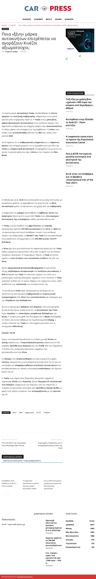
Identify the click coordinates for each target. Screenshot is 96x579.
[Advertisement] (32, 105)
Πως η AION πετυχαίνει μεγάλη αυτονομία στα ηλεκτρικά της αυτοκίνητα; (79, 158)
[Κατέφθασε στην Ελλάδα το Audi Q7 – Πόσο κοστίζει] (11, 472)
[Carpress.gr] (48, 8)
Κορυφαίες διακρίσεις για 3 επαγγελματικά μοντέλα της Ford (50, 445)
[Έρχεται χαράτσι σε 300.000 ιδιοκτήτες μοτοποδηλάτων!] (39, 540)
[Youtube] (15, 528)
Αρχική (4, 25)
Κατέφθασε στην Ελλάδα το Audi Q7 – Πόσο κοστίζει (9, 483)
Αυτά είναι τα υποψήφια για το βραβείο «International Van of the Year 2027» (79, 178)
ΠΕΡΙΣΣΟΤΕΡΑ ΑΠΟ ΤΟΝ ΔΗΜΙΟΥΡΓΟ (22, 460)
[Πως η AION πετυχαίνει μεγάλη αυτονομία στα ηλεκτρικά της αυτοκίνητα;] (53, 472)
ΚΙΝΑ (20, 412)
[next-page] (7, 493)
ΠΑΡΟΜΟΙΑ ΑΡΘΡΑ (12, 456)
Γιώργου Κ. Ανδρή (11, 51)
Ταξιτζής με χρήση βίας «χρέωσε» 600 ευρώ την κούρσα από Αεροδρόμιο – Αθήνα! (80, 104)
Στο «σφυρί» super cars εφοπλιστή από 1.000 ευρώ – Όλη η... (53, 558)
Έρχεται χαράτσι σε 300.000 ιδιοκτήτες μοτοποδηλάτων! (54, 542)
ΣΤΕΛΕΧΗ (46, 412)
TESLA (14, 412)
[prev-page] (3, 493)
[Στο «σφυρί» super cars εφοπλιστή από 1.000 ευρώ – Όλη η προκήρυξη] (39, 555)
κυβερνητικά (29, 412)
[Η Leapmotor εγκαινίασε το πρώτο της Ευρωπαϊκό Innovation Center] (32, 472)
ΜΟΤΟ (49, 19)
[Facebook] (4, 57)
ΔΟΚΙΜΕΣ (38, 19)
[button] (91, 19)
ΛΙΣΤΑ (38, 412)
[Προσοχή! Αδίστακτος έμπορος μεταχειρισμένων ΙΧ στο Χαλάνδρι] (39, 522)
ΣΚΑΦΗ (58, 19)
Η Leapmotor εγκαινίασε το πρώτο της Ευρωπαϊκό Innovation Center (79, 139)
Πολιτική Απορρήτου (24, 577)
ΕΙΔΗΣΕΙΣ (27, 19)
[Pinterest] (15, 57)
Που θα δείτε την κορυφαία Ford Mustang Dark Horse (14, 444)
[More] (27, 57)
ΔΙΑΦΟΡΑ (69, 19)
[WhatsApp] (21, 57)
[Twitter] (10, 57)
